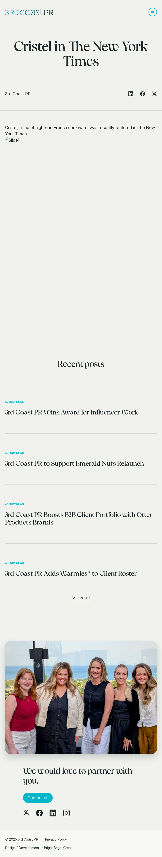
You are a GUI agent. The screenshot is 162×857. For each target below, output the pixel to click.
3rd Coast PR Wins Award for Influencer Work (71, 412)
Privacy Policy (56, 839)
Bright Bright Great (58, 848)
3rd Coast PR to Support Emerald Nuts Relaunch (74, 464)
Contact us (37, 797)
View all (81, 598)
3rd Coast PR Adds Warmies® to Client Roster (71, 574)
